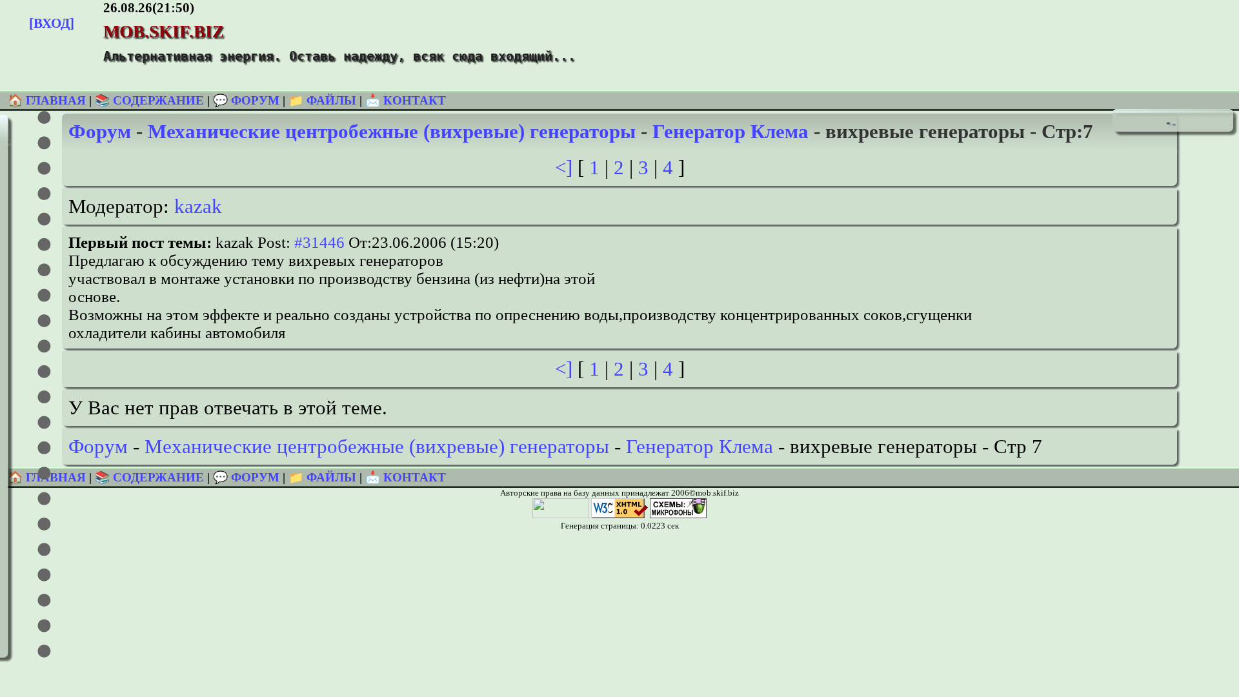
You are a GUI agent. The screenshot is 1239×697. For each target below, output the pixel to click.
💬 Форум (246, 100)
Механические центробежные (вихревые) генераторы (392, 131)
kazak (198, 206)
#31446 (319, 242)
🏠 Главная (48, 100)
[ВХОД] (51, 22)
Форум (99, 131)
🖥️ (1168, 124)
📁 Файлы (322, 100)
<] (563, 167)
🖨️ (1174, 124)
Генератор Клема (730, 131)
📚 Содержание (149, 100)
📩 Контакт (405, 100)
